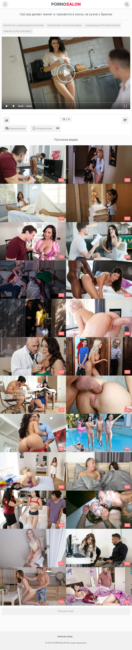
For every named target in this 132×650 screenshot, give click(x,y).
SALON (66, 4)
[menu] (5, 4)
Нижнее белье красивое (17, 31)
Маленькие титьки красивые (64, 25)
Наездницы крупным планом (102, 25)
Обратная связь (65, 637)
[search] (126, 4)
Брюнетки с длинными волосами (23, 25)
